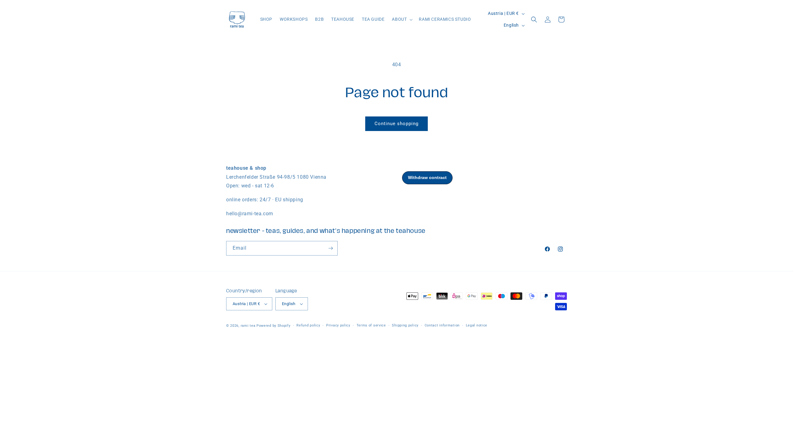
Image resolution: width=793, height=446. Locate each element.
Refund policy (308, 325)
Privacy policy (338, 325)
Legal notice (476, 325)
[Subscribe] (330, 248)
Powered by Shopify (273, 326)
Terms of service (371, 325)
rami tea (248, 326)
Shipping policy (405, 325)
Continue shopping (396, 123)
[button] (401, 19)
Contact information (442, 325)
